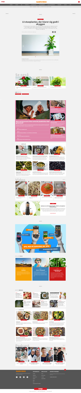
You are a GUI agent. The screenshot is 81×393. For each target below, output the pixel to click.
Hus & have (34, 6)
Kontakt (65, 4)
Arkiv (70, 4)
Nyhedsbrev (59, 4)
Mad (21, 4)
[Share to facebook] (53, 32)
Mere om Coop (44, 371)
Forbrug (11, 4)
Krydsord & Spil (33, 4)
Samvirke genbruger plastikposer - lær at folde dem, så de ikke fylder (27, 132)
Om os (42, 373)
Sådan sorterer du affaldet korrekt (22, 129)
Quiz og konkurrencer (51, 4)
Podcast (34, 378)
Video (33, 380)
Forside (34, 373)
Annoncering (43, 375)
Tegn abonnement (42, 4)
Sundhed (16, 4)
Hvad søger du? (36, 371)
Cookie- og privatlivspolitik (41, 391)
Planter (38, 6)
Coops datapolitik (49, 391)
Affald (18, 128)
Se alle (64, 179)
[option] (40, 48)
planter (40, 19)
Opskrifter (27, 4)
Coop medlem (43, 378)
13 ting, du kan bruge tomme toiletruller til (23, 136)
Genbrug (18, 131)
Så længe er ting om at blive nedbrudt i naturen (24, 139)
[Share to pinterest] (55, 32)
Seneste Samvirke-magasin (37, 383)
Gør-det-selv (19, 135)
